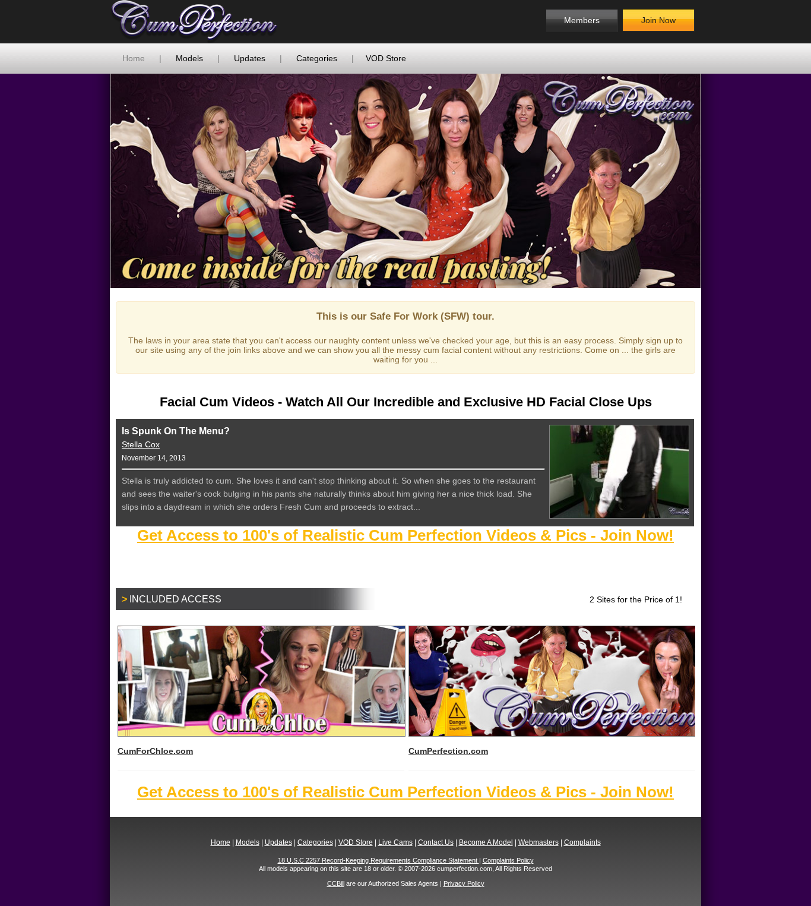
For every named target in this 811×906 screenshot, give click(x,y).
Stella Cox (141, 444)
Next (718, 180)
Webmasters (538, 842)
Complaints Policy (508, 860)
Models (189, 58)
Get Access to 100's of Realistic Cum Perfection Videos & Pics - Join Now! (405, 535)
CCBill (335, 883)
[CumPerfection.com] (206, 21)
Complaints (582, 842)
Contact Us (436, 842)
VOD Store (386, 58)
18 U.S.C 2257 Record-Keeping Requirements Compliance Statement (378, 860)
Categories (316, 58)
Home (133, 58)
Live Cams (395, 842)
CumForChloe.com (155, 751)
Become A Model (486, 842)
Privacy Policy (463, 883)
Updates (249, 58)
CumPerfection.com (448, 751)
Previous (92, 180)
